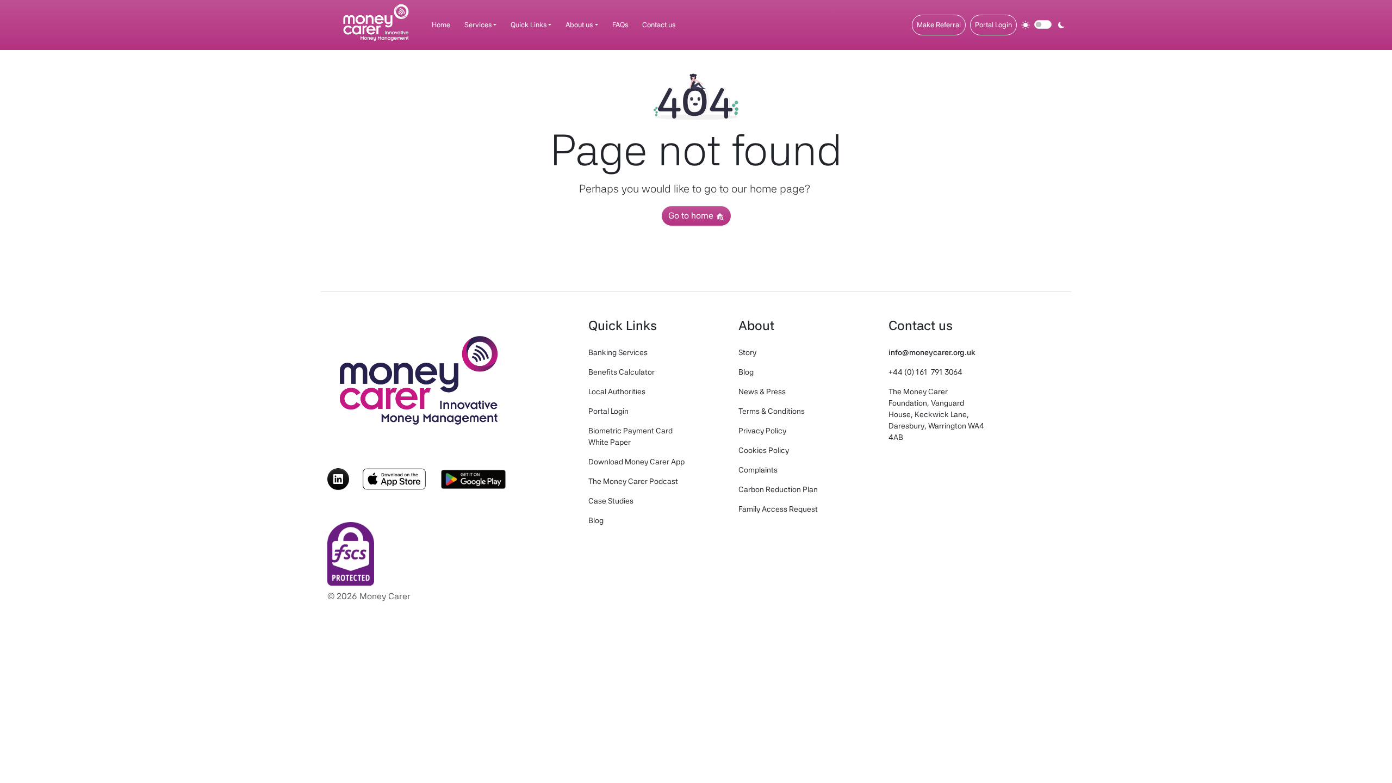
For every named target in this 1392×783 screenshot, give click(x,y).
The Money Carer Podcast (633, 481)
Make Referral (939, 25)
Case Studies (610, 500)
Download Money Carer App (636, 461)
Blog (596, 520)
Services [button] (478, 25)
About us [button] (579, 25)
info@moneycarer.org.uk (931, 352)
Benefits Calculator (621, 372)
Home (441, 25)
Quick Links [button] (528, 25)
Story (747, 352)
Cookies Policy (763, 450)
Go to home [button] (692, 215)
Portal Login (993, 25)
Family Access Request (778, 509)
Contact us (658, 25)
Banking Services (618, 352)
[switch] (1043, 24)
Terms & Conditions (771, 411)
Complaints (758, 469)
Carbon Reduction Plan (778, 489)
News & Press (762, 391)
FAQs (620, 25)
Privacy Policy (762, 430)
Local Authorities (616, 391)
